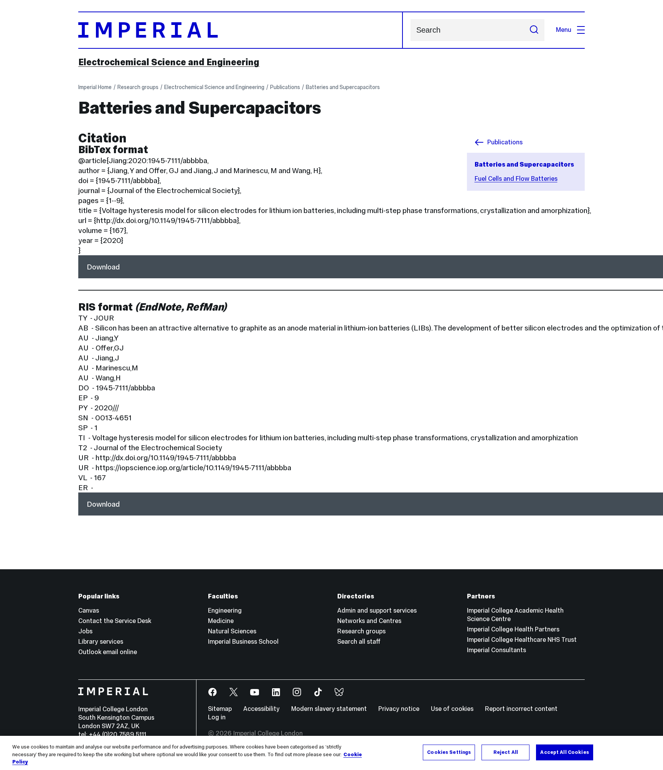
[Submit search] (534, 30)
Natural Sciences (232, 631)
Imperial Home (95, 87)
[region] (331, 753)
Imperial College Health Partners (513, 629)
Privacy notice (398, 709)
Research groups (137, 87)
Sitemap (220, 709)
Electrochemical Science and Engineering (168, 62)
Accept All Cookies (564, 752)
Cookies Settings (449, 752)
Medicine (221, 621)
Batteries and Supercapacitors (343, 87)
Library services (100, 642)
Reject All (505, 752)
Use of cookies (452, 709)
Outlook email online (107, 652)
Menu (563, 30)
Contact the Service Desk (114, 621)
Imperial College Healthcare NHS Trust (522, 640)
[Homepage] (240, 30)
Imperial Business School (243, 642)
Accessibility (261, 709)
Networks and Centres (369, 621)
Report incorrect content (521, 709)
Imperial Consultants (496, 650)
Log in (217, 717)
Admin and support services (377, 610)
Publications (285, 87)
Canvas (88, 610)
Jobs (85, 631)
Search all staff (359, 642)
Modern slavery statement (329, 709)
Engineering (225, 610)
